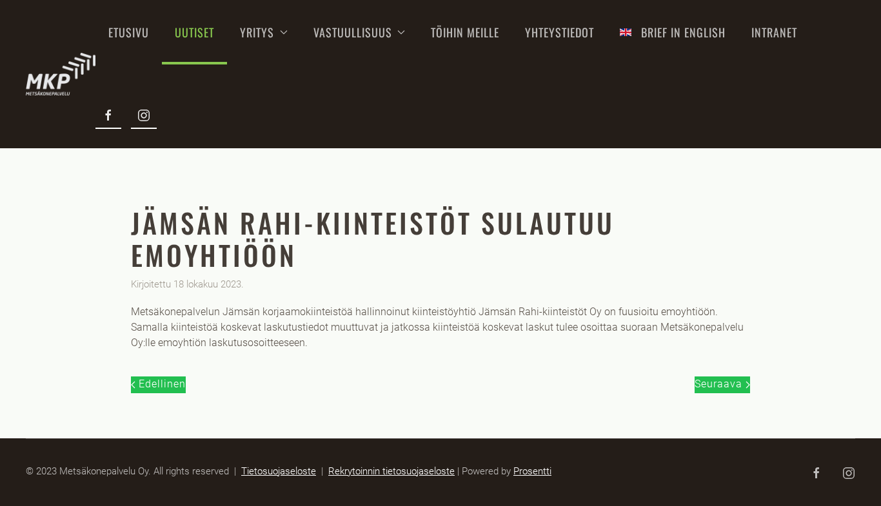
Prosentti (532, 471)
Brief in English (683, 32)
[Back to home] (60, 74)
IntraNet (774, 32)
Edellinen (160, 384)
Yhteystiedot (559, 32)
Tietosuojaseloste (278, 471)
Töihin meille (465, 32)
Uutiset (194, 32)
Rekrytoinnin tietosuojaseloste (391, 471)
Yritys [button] (257, 32)
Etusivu (128, 32)
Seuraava (720, 384)
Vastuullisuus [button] (352, 32)
